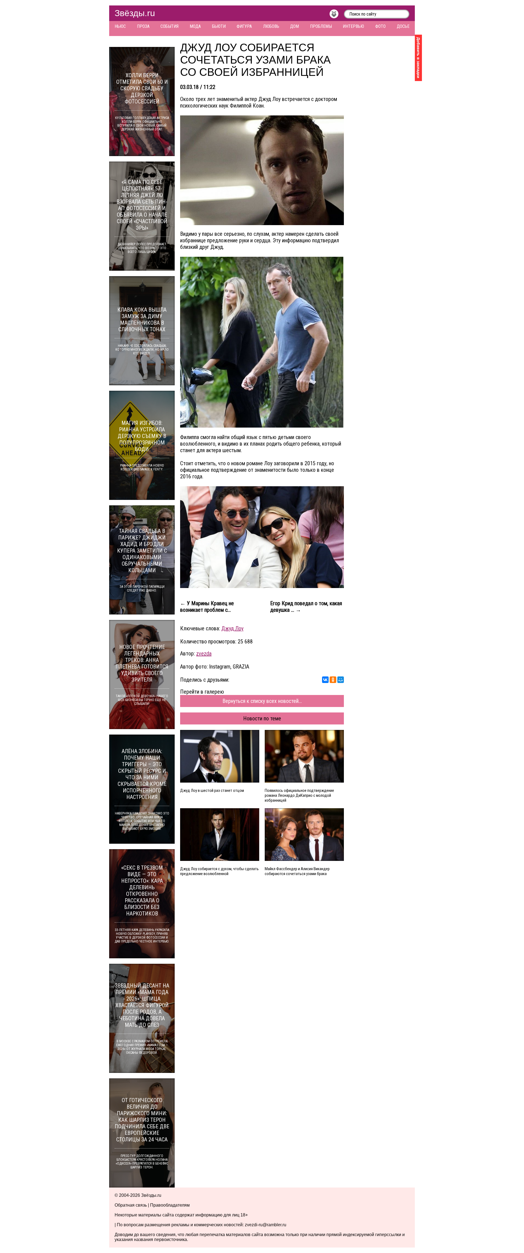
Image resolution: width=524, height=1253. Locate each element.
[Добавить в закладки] (418, 58)
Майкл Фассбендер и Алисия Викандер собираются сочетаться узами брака (297, 871)
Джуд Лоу (232, 628)
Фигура (244, 26)
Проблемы (321, 26)
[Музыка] (336, 15)
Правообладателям (170, 1205)
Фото (380, 26)
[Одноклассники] (333, 679)
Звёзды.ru (135, 13)
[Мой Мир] (340, 679)
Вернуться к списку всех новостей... (262, 701)
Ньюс (120, 26)
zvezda (204, 653)
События (169, 26)
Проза (143, 26)
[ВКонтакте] (325, 679)
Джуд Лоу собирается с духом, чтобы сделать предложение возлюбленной (219, 871)
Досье (403, 26)
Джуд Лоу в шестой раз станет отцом (212, 790)
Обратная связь (131, 1205)
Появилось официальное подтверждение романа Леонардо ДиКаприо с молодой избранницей (299, 795)
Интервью (353, 26)
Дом (294, 26)
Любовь (271, 26)
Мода (195, 26)
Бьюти (219, 26)
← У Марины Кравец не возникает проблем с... (207, 606)
